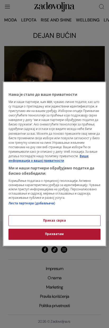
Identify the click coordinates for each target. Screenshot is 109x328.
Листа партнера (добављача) (31, 203)
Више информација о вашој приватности (48, 158)
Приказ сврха (54, 221)
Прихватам (54, 234)
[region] (54, 164)
